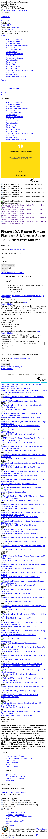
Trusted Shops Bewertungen (33, 296)
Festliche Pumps (12, 119)
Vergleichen (6, 268)
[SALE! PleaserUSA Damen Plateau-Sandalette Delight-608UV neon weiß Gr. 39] (24, 440)
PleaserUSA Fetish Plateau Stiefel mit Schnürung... (19, 643)
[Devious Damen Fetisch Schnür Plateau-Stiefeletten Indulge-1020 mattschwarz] (24, 490)
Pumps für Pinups (12, 110)
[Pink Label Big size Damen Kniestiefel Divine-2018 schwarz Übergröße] (24, 705)
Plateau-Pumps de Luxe (14, 117)
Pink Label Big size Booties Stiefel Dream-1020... (19, 699)
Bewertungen (17, 296)
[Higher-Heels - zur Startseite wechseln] (16, 10)
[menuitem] (24, 18)
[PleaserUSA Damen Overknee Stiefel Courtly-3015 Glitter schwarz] (24, 575)
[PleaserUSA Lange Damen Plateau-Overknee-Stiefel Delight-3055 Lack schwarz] (24, 415)
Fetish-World (10, 135)
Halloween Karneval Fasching (17, 139)
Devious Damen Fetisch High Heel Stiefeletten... (19, 484)
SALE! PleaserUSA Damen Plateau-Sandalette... (19, 442)
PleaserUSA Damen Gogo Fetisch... (14, 409)
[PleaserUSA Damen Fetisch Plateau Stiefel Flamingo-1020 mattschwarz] (24, 591)
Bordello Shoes (11, 125)
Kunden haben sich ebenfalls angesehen (32, 384)
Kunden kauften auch (9, 384)
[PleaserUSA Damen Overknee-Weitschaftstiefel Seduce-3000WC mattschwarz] (24, 583)
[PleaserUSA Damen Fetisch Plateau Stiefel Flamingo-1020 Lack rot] (24, 599)
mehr (25, 302)
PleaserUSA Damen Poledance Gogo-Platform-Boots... (21, 533)
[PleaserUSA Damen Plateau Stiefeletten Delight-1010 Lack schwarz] (24, 657)
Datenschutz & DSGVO (15, 778)
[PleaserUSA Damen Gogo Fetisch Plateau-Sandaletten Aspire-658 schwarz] (24, 407)
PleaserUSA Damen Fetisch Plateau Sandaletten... (19, 542)
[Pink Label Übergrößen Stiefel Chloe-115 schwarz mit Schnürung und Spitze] (24, 680)
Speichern (5, 364)
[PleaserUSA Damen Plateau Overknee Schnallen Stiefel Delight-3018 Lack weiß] (24, 399)
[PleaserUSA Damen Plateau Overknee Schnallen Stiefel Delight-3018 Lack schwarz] (24, 448)
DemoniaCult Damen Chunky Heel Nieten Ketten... (20, 500)
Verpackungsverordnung (15, 756)
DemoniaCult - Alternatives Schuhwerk (20, 133)
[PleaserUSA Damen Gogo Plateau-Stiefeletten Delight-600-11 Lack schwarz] (24, 566)
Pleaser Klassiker (12, 123)
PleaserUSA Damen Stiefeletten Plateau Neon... (18, 651)
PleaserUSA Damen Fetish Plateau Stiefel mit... (18, 635)
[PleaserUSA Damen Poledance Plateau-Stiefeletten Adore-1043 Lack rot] (24, 457)
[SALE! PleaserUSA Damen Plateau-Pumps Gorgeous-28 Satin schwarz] (24, 558)
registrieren (9, 29)
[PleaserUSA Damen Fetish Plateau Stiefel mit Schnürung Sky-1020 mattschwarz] (24, 633)
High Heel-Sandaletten (14, 113)
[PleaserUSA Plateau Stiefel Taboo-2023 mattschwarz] (21, 664)
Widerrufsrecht (11, 760)
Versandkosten (41, 829)
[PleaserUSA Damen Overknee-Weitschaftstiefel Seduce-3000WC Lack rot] (24, 432)
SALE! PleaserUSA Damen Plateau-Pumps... (17, 560)
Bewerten (20, 273)
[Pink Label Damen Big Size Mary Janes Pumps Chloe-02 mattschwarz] (24, 688)
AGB (8, 764)
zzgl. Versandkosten (17, 249)
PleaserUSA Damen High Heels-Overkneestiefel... (19, 475)
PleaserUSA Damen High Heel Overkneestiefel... (19, 508)
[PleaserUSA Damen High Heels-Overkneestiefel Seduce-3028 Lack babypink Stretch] (24, 473)
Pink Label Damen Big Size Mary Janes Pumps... (19, 691)
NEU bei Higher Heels (14, 102)
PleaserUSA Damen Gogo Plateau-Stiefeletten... (18, 568)
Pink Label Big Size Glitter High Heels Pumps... (19, 674)
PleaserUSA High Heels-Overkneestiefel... (16, 618)
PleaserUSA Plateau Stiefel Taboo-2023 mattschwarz (20, 666)
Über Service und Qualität (15, 776)
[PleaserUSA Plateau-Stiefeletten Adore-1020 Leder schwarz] (24, 391)
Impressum (10, 780)
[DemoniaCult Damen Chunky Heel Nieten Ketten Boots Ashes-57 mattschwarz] (24, 498)
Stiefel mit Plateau (12, 131)
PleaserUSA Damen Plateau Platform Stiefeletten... (19, 517)
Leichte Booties (11, 115)
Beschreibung (6, 296)
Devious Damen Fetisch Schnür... (13, 492)
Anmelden (15, 27)
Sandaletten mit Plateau (14, 121)
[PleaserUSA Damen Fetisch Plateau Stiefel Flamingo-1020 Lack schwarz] (24, 608)
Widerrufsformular (12, 762)
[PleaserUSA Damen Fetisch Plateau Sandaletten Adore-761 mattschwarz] (24, 539)
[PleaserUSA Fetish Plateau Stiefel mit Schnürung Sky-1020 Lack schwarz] (24, 641)
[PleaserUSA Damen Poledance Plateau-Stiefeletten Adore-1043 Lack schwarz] (24, 465)
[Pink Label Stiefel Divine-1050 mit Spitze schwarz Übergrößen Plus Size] (24, 713)
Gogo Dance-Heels (13, 106)
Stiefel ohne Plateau (13, 129)
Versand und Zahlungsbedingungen (19, 758)
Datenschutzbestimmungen (20, 358)
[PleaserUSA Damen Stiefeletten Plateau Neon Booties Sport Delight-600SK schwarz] (24, 649)
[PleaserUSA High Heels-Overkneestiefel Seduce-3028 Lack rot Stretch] (24, 616)
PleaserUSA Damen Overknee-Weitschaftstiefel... (19, 434)
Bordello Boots (11, 127)
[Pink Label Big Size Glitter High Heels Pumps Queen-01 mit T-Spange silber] (24, 672)
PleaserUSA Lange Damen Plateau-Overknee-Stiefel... (21, 417)
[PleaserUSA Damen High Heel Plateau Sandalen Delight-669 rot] (24, 548)
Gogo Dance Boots (13, 104)
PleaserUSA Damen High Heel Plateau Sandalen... (19, 550)
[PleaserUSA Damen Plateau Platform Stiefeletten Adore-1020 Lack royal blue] (24, 523)
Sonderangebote (11, 137)
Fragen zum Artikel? (8, 273)
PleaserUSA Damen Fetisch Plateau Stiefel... (17, 593)
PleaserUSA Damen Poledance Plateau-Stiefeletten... (20, 459)
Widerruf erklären (12, 766)
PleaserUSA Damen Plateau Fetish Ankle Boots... (19, 626)
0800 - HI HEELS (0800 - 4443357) (14, 792)
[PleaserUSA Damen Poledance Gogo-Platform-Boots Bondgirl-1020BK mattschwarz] (24, 531)
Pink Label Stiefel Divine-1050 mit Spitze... (17, 715)
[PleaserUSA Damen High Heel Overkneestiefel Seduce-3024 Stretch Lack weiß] (24, 506)
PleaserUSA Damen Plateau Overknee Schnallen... (19, 401)
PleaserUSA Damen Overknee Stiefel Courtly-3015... (20, 577)
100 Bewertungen (20, 175)
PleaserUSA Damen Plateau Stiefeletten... (16, 659)
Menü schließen (7, 25)
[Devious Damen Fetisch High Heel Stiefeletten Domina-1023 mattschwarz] (24, 482)
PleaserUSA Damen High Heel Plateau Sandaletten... (20, 426)
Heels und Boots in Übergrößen (17, 108)
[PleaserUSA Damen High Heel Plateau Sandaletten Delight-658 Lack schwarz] (24, 424)
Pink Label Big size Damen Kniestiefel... (16, 707)
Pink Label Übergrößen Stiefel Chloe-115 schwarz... (20, 682)
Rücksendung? (11, 774)
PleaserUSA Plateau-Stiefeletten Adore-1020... (18, 393)
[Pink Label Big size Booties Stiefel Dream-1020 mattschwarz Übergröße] (24, 697)
